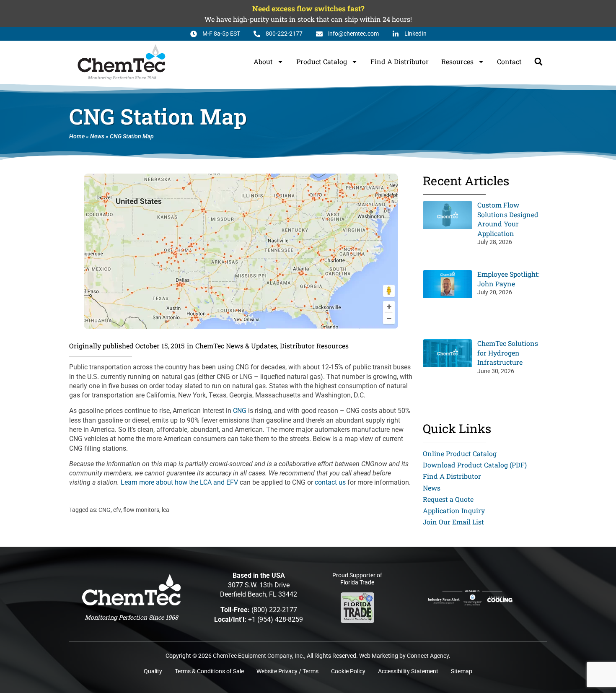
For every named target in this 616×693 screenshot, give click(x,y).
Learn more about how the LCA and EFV (179, 482)
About (263, 61)
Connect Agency (428, 655)
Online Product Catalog (460, 453)
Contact (509, 61)
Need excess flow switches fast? (308, 8)
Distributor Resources (314, 345)
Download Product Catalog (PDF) (475, 464)
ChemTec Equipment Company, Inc (258, 655)
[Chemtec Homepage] (121, 62)
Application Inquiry (454, 510)
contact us (330, 482)
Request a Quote (448, 499)
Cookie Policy (348, 671)
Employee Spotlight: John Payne (508, 279)
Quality (153, 671)
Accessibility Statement (408, 671)
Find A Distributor (399, 61)
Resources (457, 61)
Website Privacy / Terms (287, 671)
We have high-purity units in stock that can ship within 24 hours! (308, 19)
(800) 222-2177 (274, 610)
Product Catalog (321, 61)
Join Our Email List (453, 521)
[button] (538, 61)
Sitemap (461, 671)
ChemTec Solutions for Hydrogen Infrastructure (507, 352)
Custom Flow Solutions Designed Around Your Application (507, 218)
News (97, 136)
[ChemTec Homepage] (131, 589)
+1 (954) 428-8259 (275, 619)
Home (77, 136)
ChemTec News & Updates (236, 345)
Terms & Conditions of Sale (209, 671)
